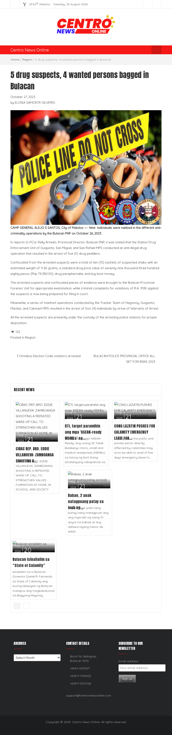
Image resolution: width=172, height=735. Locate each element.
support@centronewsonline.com (88, 695)
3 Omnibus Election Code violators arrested (49, 356)
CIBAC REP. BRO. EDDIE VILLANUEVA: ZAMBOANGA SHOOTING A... (35, 455)
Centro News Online (29, 50)
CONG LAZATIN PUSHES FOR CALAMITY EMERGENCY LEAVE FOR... (134, 432)
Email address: (129, 661)
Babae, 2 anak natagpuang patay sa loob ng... (86, 501)
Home (15, 59)
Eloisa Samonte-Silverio (35, 103)
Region (27, 59)
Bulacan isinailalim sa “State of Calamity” (31, 562)
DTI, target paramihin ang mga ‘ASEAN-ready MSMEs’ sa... (83, 432)
